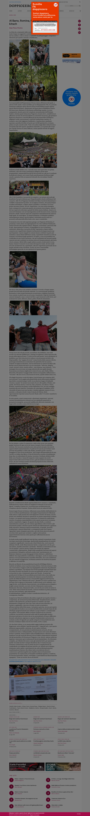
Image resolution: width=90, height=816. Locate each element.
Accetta (79, 813)
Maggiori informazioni (34, 814)
